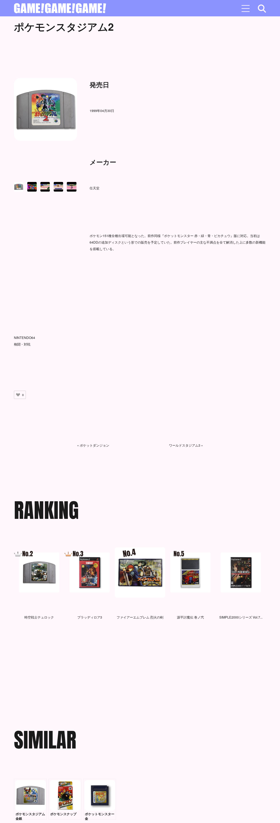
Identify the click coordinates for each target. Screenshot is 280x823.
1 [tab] (128, 644)
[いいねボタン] (18, 395)
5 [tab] (152, 644)
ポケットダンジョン (94, 445)
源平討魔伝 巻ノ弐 (190, 617)
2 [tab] (134, 644)
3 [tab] (140, 644)
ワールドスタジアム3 (184, 445)
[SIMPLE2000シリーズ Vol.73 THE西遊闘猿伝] (241, 572)
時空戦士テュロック (39, 617)
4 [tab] (146, 644)
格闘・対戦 (22, 344)
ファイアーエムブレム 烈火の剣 (140, 617)
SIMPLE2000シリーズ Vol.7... (241, 617)
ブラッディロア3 (89, 617)
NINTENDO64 (24, 337)
